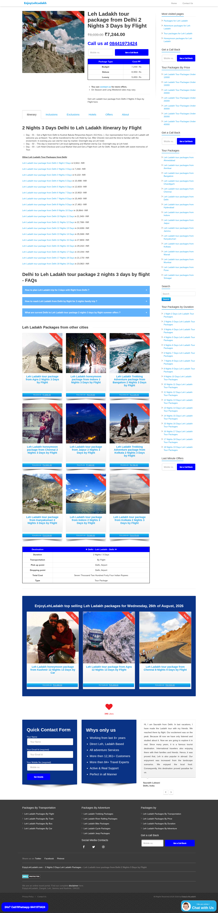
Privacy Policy (28, 897)
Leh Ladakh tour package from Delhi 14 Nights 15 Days (48, 240)
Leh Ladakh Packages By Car (38, 828)
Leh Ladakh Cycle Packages (97, 828)
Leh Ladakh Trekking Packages (98, 814)
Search (166, 299)
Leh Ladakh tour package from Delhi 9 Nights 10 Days (47, 210)
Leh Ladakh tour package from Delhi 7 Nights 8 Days (47, 198)
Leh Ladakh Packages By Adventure (160, 828)
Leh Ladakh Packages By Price (157, 819)
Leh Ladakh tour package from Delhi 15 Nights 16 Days (48, 246)
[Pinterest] (103, 847)
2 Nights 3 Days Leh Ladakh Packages (63, 867)
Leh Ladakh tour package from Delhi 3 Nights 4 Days (47, 175)
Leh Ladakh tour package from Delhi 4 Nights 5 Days (47, 181)
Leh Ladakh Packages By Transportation (162, 814)
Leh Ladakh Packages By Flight (39, 814)
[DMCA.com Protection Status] (31, 876)
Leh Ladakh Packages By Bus (38, 823)
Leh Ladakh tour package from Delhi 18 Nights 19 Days (48, 263)
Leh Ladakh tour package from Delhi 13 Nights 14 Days (48, 234)
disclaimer (73, 885)
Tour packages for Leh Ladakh (178, 33)
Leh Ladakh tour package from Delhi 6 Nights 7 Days (47, 192)
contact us (105, 87)
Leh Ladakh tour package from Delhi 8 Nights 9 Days (47, 204)
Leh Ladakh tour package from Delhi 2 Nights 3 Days (47, 169)
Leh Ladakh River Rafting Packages (100, 819)
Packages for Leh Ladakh (176, 21)
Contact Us (41, 897)
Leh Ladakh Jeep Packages (97, 833)
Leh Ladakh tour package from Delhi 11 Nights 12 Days (48, 222)
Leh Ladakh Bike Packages (96, 823)
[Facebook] (84, 847)
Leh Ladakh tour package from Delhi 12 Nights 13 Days (48, 228)
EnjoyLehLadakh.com (32, 867)
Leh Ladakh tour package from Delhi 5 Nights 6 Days (47, 187)
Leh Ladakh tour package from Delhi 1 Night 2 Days (46, 163)
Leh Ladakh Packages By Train (39, 819)
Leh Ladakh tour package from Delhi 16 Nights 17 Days (48, 252)
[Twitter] (93, 847)
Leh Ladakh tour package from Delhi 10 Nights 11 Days (48, 216)
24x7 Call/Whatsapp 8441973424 (25, 907)
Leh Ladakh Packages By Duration (159, 823)
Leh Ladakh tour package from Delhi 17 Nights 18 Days (48, 258)
